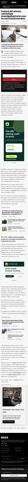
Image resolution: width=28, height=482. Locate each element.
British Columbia (7, 428)
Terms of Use (18, 450)
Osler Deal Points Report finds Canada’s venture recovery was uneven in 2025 (13, 322)
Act (8, 175)
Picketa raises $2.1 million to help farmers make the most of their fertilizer (16, 221)
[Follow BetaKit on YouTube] (5, 445)
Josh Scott (4, 216)
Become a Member (5, 450)
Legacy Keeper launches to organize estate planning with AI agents (16, 228)
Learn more (4, 443)
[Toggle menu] (25, 2)
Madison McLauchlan (12, 231)
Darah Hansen (11, 332)
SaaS (7, 21)
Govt (14, 428)
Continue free (14, 475)
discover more (8, 421)
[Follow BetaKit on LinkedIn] (1, 445)
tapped (14, 362)
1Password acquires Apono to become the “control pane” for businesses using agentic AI (12, 212)
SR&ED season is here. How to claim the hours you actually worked (16, 336)
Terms (11, 87)
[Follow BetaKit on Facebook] (7, 445)
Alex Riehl (10, 223)
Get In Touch (4, 452)
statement (13, 190)
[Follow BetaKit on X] (3, 445)
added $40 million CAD (14, 374)
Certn (12, 57)
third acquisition (17, 372)
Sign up (14, 79)
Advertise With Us (5, 448)
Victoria (23, 428)
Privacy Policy (20, 87)
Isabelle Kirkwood (5, 23)
